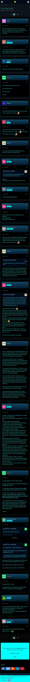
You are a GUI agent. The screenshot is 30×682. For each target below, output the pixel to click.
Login (15, 656)
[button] (2, 2)
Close (9, 680)
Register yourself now (21, 648)
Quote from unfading (9, 529)
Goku (3, 10)
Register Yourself (15, 653)
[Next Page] (18, 14)
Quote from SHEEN (9, 171)
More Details (4, 680)
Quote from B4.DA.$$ (9, 260)
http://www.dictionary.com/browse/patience (13, 564)
